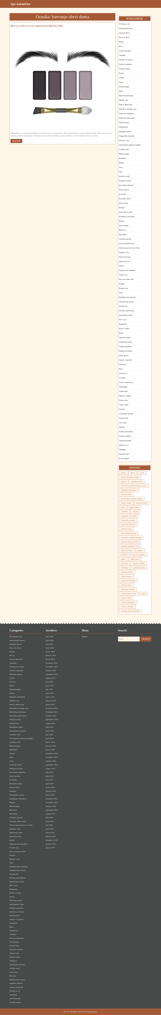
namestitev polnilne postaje (131, 537)
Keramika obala (124, 199)
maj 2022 (49, 825)
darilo (142, 473)
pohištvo (124, 555)
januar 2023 (50, 795)
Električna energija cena (127, 109)
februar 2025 (51, 701)
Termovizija (123, 391)
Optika (121, 266)
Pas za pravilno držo (126, 279)
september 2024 (52, 719)
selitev (123, 559)
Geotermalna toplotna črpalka (130, 145)
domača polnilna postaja (130, 477)
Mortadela (122, 234)
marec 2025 (50, 697)
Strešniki (122, 378)
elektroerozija (126, 494)
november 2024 (52, 712)
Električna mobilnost (126, 113)
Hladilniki (122, 158)
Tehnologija (123, 387)
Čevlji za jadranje (125, 64)
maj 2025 (49, 689)
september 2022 (52, 810)
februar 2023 (51, 791)
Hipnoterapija (124, 154)
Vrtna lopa (123, 423)
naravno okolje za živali (130, 542)
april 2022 (50, 829)
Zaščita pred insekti (126, 431)
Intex (121, 167)
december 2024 (52, 708)
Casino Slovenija (125, 51)
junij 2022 (50, 821)
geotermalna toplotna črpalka (131, 499)
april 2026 (50, 648)
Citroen (121, 78)
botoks (123, 473)
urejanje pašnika (127, 572)
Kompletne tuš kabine (127, 216)
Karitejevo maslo (125, 181)
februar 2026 (51, 655)
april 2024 (50, 738)
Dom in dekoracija (125, 104)
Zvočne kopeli (124, 458)
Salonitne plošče (124, 337)
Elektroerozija (124, 122)
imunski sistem (141, 503)
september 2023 (52, 765)
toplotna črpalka (139, 563)
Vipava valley (124, 405)
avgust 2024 (50, 723)
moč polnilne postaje (128, 533)
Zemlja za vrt (124, 445)
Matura (121, 221)
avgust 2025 (50, 678)
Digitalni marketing (126, 95)
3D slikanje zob (124, 24)
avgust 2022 (50, 814)
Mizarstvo (122, 230)
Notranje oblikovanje (126, 243)
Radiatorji (122, 324)
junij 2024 (50, 731)
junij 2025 (50, 686)
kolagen (135, 511)
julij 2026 (49, 636)
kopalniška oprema (128, 520)
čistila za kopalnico (128, 602)
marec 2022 (50, 833)
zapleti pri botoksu (128, 589)
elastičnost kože (136, 481)
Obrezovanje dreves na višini (129, 248)
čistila (143, 594)
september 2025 (52, 674)
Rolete (121, 333)
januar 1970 (50, 848)
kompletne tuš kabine (129, 516)
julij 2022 (49, 817)
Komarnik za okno (125, 212)
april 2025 (50, 693)
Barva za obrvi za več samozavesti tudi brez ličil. (37, 25)
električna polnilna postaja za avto (133, 486)
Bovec (121, 46)
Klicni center (123, 203)
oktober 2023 (51, 761)
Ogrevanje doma (125, 257)
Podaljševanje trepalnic (127, 297)
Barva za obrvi (124, 37)
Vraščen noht (123, 418)
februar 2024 (51, 746)
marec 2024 (50, 742)
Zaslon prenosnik (125, 440)
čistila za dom (126, 598)
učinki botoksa (126, 576)
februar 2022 (51, 836)
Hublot (121, 163)
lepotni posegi (126, 529)
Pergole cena (123, 288)
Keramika (122, 194)
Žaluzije (122, 427)
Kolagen (122, 207)
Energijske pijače (125, 131)
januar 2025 (50, 704)
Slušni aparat (124, 355)
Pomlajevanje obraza (126, 302)
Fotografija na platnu (127, 136)
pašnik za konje (127, 550)
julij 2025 (49, 682)
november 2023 (52, 757)
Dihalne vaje (123, 100)
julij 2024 (49, 727)
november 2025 (52, 667)
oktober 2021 (51, 844)
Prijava (84, 636)
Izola (120, 172)
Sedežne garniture (125, 346)
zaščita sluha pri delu (129, 594)
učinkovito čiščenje (128, 581)
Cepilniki (122, 55)
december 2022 (52, 799)
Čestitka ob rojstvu (126, 60)
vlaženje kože (126, 585)
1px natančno (20, 4)
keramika (124, 511)
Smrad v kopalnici (125, 360)
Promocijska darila (126, 315)
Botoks (121, 42)
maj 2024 (49, 734)
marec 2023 (50, 787)
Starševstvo (123, 373)
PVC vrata (123, 319)
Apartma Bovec (124, 33)
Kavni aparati (124, 190)
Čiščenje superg (124, 69)
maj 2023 (49, 780)
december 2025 (52, 663)
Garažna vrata (124, 140)
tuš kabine (125, 568)
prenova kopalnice (139, 555)
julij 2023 (49, 772)
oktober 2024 (51, 716)
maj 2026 (49, 644)
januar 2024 (50, 750)
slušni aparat (135, 559)
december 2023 (52, 753)
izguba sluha (134, 507)
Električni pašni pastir (127, 118)
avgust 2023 (50, 768)
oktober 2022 (51, 806)
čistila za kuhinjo (127, 606)
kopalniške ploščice (128, 524)
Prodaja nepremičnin (126, 311)
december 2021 (52, 840)
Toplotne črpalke (125, 396)
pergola (140, 550)
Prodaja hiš (123, 306)
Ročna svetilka (124, 328)
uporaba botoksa (139, 568)
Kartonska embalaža (126, 185)
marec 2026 (50, 652)
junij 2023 (50, 776)
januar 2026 (50, 659)
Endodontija (123, 127)
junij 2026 (50, 640)
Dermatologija (124, 87)
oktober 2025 (51, 670)
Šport (121, 369)
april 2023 (50, 784)
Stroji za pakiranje (126, 382)
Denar (121, 82)
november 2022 (52, 802)
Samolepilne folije (125, 342)
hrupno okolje (126, 503)
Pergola (121, 284)
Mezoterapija (123, 225)
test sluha (124, 563)
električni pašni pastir (129, 490)
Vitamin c (122, 409)
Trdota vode (123, 400)
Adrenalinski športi (126, 28)
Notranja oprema (125, 239)
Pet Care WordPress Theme (74, 1012)
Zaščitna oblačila (125, 436)
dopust (123, 481)
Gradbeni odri (124, 149)
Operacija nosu (124, 261)
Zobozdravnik (124, 454)
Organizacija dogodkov (127, 270)
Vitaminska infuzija (126, 414)
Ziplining (122, 449)
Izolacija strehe (124, 176)
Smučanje (122, 364)
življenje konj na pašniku (130, 611)
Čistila (121, 73)
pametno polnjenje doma (130, 546)
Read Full (17, 141)
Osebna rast (123, 275)
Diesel (121, 91)
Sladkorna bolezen (125, 351)
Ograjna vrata (124, 252)
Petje (121, 293)
